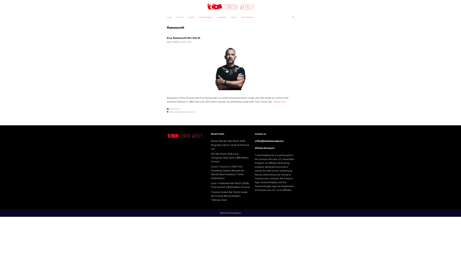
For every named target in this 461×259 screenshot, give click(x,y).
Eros (172, 112)
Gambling (222, 17)
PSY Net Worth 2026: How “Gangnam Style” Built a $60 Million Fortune (230, 157)
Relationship (248, 17)
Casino (191, 17)
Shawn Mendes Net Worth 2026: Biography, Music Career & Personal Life (230, 145)
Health (234, 17)
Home (169, 17)
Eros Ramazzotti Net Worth (183, 37)
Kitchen (179, 17)
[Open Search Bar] (293, 17)
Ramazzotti (184, 112)
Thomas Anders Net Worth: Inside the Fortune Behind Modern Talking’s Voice (229, 196)
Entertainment (206, 17)
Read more (280, 101)
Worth (192, 112)
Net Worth (174, 109)
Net (176, 112)
